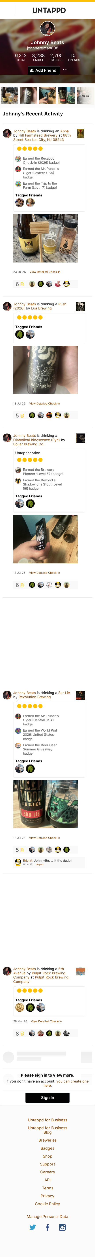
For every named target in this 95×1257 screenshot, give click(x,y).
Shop (47, 1156)
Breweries (47, 1140)
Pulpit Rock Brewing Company (40, 979)
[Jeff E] (58, 284)
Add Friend (45, 70)
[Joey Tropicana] (49, 415)
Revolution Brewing (35, 697)
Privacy (47, 1196)
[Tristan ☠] (41, 284)
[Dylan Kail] (49, 850)
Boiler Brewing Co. (28, 444)
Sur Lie (64, 693)
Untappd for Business (47, 1120)
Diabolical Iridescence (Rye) (36, 440)
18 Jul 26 (19, 403)
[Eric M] (66, 284)
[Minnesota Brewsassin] (49, 284)
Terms (47, 1188)
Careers (47, 1172)
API (47, 1180)
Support (47, 1164)
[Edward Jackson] (32, 284)
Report (40, 864)
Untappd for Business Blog (47, 1130)
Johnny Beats (24, 131)
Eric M (27, 860)
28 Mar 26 (20, 1021)
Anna (64, 131)
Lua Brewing (41, 308)
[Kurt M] (66, 415)
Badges (47, 1148)
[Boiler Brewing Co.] (49, 585)
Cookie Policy (47, 1203)
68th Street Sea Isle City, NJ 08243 (42, 137)
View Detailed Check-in (45, 271)
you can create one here (66, 1083)
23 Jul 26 (19, 271)
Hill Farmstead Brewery (38, 135)
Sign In (47, 1097)
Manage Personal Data (47, 1216)
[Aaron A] (66, 1033)
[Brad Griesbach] (41, 1033)
